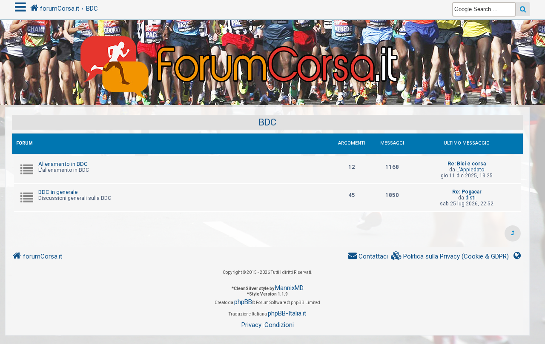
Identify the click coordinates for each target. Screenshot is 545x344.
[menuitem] (450, 256)
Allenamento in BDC (63, 164)
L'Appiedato (470, 170)
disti (470, 198)
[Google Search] (523, 9)
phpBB (243, 302)
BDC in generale (57, 192)
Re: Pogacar (467, 192)
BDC (267, 122)
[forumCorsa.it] (272, 45)
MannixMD (289, 288)
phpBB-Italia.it (287, 313)
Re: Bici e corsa (466, 164)
